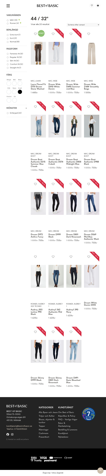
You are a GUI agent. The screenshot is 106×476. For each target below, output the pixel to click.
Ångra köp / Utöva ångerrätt (53, 473)
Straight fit (15, 68)
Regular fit (16, 57)
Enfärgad (16, 113)
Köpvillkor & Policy (66, 416)
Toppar (42, 426)
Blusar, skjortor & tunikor (47, 421)
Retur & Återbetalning (64, 424)
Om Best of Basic (66, 412)
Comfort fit (16, 64)
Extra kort (15, 35)
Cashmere (43, 433)
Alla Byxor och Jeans (48, 412)
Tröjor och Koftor (47, 416)
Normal (15, 42)
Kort (13, 38)
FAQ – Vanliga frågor (67, 420)
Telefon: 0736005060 (16, 429)
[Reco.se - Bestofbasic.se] (88, 414)
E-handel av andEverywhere (17, 439)
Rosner (14, 23)
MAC (13, 20)
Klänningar (43, 430)
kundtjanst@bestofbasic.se (19, 426)
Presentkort (44, 437)
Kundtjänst (63, 433)
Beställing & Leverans (67, 430)
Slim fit (14, 61)
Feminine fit (16, 54)
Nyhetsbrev (63, 437)
